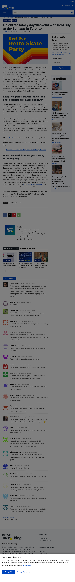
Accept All (8, 572)
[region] (37, 568)
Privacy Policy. (27, 565)
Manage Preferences (24, 572)
